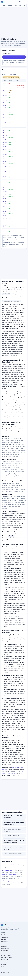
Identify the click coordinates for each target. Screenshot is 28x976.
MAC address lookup (6, 957)
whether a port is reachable (10, 881)
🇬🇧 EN (20, 2)
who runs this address (8, 864)
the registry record (7, 870)
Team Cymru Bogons (5, 213)
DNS (24, 5)
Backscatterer (5, 107)
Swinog (5, 206)
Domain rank (4, 959)
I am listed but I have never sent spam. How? (13, 816)
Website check (5, 948)
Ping (20, 5)
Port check (4, 946)
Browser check (5, 962)
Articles (3, 966)
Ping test (3, 939)
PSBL (4, 171)
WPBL (4, 90)
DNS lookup (4, 941)
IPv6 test (3, 964)
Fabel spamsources (5, 124)
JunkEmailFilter (5, 156)
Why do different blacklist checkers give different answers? (14, 841)
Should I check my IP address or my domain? (13, 848)
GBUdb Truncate (5, 130)
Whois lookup (5, 937)
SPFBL (4, 83)
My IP (3, 5)
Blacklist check (5, 944)
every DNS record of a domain (10, 874)
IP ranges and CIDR (6, 955)
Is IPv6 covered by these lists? (13, 853)
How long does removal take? (12, 835)
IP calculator (4, 950)
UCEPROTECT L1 (5, 220)
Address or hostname (8, 50)
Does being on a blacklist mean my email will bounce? (14, 823)
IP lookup (9, 5)
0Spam (4, 95)
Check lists (14, 57)
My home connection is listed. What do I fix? (12, 830)
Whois (15, 5)
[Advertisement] (14, 23)
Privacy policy (5, 972)
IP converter (4, 953)
